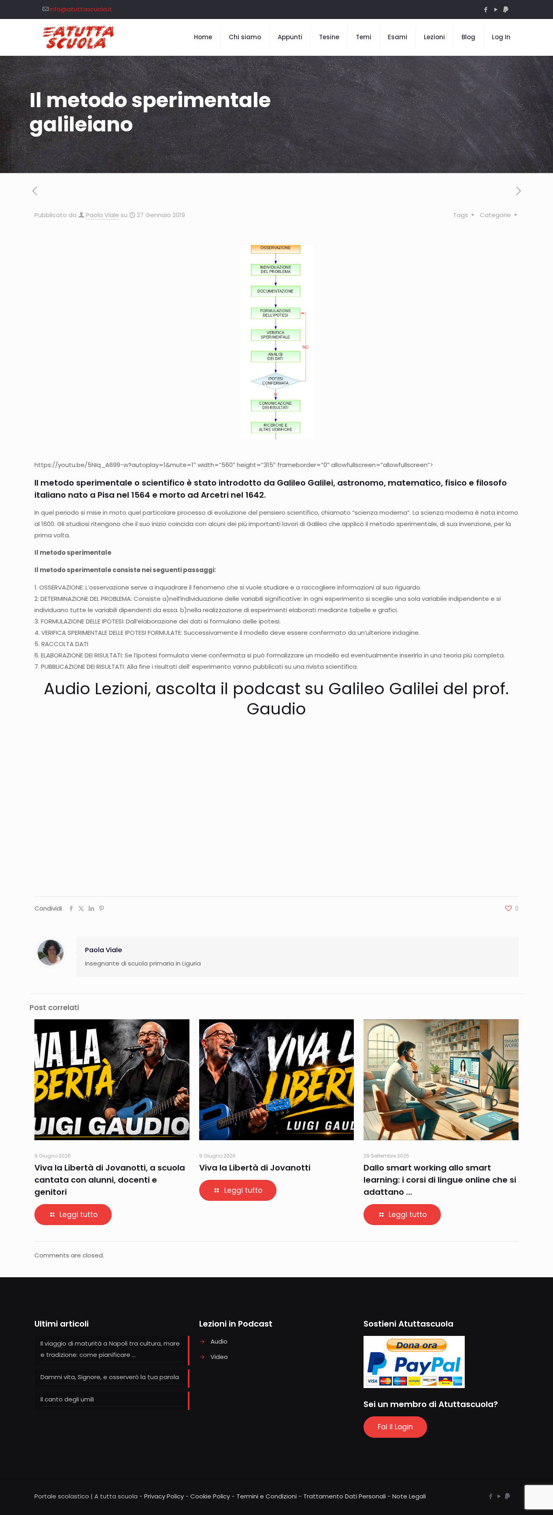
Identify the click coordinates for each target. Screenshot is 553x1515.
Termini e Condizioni (266, 1496)
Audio (219, 1341)
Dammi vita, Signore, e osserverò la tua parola (109, 1377)
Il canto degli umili (67, 1399)
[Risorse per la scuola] (79, 37)
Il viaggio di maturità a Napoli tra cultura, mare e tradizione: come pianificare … (110, 1349)
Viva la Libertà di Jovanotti (255, 1167)
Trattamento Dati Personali (344, 1496)
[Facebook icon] (486, 9)
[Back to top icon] (514, 1498)
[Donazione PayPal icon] (506, 9)
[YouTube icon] (496, 9)
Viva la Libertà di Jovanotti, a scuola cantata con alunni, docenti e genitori (109, 1180)
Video (219, 1356)
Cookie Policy (210, 1496)
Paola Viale (102, 215)
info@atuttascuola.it (80, 9)
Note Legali (409, 1496)
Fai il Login (395, 1427)
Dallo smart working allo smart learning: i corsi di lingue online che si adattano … (440, 1180)
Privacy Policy (164, 1496)
